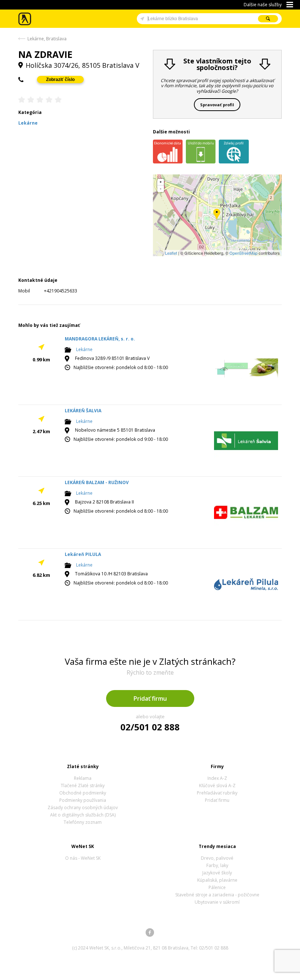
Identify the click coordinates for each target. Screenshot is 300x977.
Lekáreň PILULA (83, 554)
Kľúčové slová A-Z (217, 785)
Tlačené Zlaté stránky (83, 785)
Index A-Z (217, 778)
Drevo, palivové (217, 858)
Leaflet (171, 253)
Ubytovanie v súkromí (217, 902)
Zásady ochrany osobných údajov (83, 807)
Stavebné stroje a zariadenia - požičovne (217, 895)
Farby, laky (217, 865)
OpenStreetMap (243, 253)
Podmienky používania (82, 800)
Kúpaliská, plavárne (217, 880)
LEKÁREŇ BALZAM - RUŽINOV (97, 482)
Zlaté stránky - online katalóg (25, 18)
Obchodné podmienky (82, 793)
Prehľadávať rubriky (217, 793)
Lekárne (84, 350)
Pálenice (217, 887)
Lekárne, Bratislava (47, 39)
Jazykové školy (217, 873)
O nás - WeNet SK (83, 858)
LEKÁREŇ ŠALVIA (83, 411)
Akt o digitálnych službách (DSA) (83, 815)
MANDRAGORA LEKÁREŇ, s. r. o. (100, 339)
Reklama (82, 778)
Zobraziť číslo (60, 79)
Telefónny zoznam (83, 822)
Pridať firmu (150, 698)
